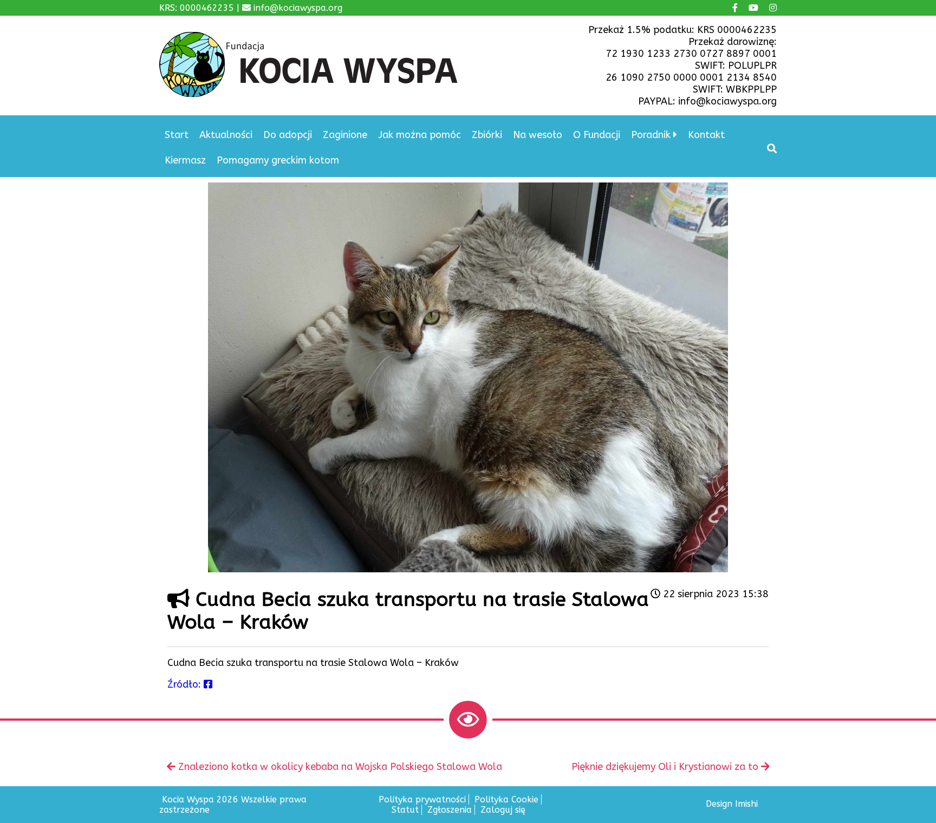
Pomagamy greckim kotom (278, 160)
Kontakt (706, 135)
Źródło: (185, 684)
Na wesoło (537, 135)
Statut (405, 810)
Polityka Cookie (506, 799)
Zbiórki (487, 135)
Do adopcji (287, 135)
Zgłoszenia (449, 810)
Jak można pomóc (419, 135)
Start (176, 135)
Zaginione (345, 135)
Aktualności (225, 135)
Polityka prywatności (422, 799)
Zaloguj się (502, 810)
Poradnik (651, 135)
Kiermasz (185, 160)
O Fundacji (596, 135)
